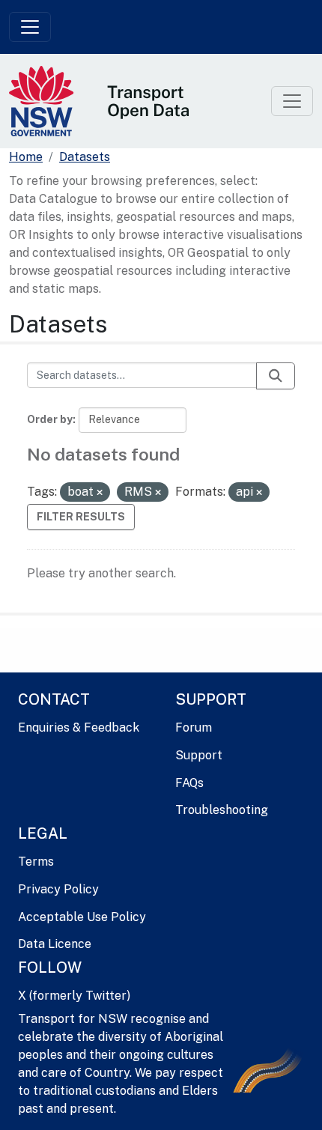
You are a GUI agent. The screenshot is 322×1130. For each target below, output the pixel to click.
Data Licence (54, 944)
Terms (36, 861)
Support (198, 755)
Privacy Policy (58, 889)
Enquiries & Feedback (78, 727)
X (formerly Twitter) (74, 995)
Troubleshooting (221, 810)
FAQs (189, 783)
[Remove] (100, 492)
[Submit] (275, 375)
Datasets (84, 157)
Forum (193, 727)
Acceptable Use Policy (82, 917)
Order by (50, 419)
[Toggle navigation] (30, 27)
